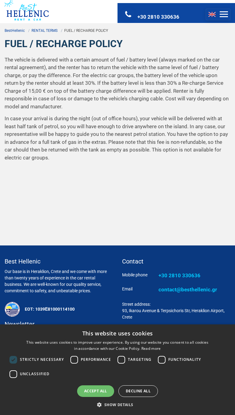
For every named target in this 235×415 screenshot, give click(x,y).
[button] (117, 405)
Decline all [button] (138, 391)
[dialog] (117, 369)
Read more (151, 348)
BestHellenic (15, 30)
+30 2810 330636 (179, 275)
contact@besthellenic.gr (188, 289)
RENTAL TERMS (45, 30)
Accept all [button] (95, 391)
